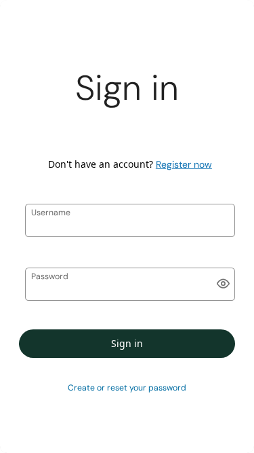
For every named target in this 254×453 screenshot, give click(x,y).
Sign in (127, 343)
